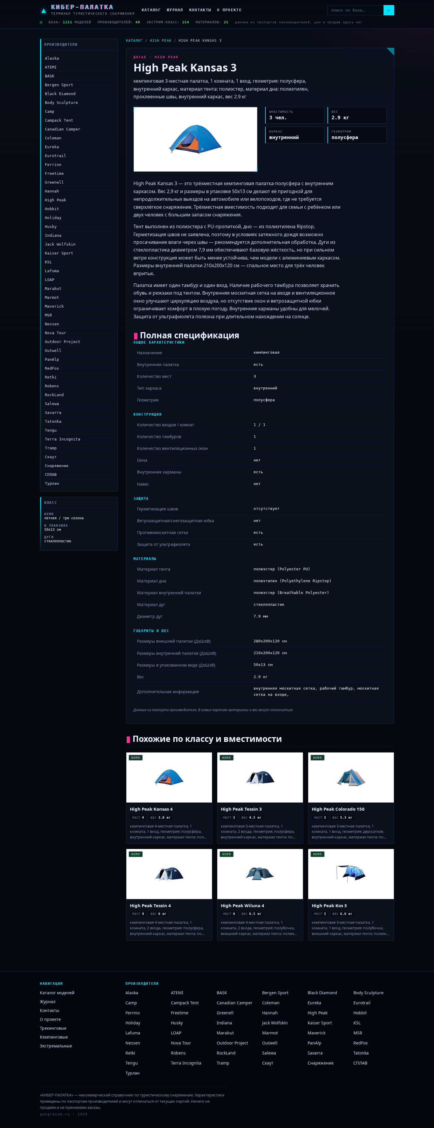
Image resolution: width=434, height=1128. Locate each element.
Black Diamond (60, 94)
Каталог (151, 10)
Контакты (200, 10)
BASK (49, 76)
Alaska (52, 58)
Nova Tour (55, 333)
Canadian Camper (62, 129)
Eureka (52, 147)
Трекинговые (53, 1028)
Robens (52, 386)
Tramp (51, 448)
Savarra (53, 412)
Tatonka (53, 421)
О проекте (229, 10)
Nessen (52, 324)
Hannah (52, 191)
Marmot (52, 297)
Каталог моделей (57, 992)
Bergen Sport (59, 85)
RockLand (54, 395)
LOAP (49, 279)
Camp (49, 111)
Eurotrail (55, 156)
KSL (48, 262)
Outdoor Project (62, 341)
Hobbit (52, 209)
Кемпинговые (54, 1037)
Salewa (52, 403)
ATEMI (51, 67)
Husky (51, 226)
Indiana (53, 235)
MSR (48, 315)
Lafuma (52, 271)
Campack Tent (59, 120)
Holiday (53, 218)
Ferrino (53, 164)
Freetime (54, 173)
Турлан (52, 483)
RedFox (52, 368)
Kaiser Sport (59, 253)
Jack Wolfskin (60, 244)
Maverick (54, 306)
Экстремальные (56, 1046)
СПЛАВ (51, 474)
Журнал (175, 10)
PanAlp (52, 359)
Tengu (51, 430)
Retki (51, 377)
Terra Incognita (62, 439)
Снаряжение (56, 465)
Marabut (53, 288)
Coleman (53, 138)
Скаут (51, 457)
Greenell (54, 182)
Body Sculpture (61, 102)
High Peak (55, 200)
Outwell (53, 350)
